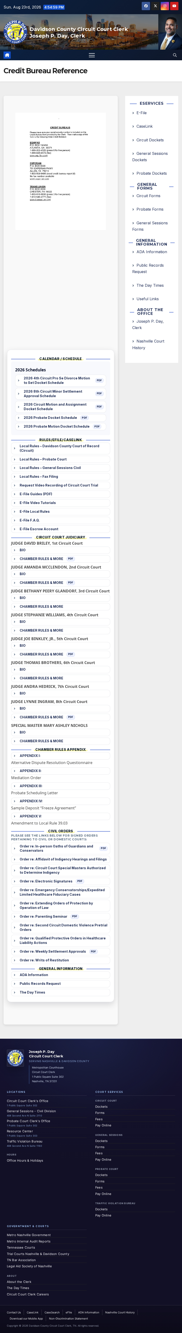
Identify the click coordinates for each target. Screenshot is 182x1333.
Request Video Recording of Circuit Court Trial (59, 485)
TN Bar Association (21, 1260)
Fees (99, 1119)
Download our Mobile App (26, 1318)
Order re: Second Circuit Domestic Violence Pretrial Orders (63, 927)
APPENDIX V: (31, 816)
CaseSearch (52, 1312)
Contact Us (14, 1312)
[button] (175, 55)
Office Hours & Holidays (25, 1160)
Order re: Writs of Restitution (44, 960)
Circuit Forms (148, 195)
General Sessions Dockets (150, 156)
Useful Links (147, 298)
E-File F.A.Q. (30, 520)
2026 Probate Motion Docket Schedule (57, 426)
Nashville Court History (148, 344)
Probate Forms (150, 209)
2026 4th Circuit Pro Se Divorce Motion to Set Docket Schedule (57, 380)
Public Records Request (40, 983)
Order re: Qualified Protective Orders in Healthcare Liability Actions (63, 940)
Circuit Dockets (150, 140)
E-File (141, 112)
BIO (23, 550)
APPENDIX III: (31, 786)
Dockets (101, 1106)
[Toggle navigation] (92, 55)
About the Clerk (19, 1282)
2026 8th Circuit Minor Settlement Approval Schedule (53, 393)
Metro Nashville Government (29, 1235)
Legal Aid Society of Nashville (29, 1266)
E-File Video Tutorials (38, 503)
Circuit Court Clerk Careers (28, 1294)
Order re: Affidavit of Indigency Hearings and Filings (63, 859)
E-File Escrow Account (39, 529)
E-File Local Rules (35, 511)
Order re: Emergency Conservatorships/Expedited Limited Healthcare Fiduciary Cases (62, 892)
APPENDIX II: (30, 771)
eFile (69, 1312)
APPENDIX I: (30, 756)
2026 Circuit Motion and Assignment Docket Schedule (55, 406)
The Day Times (32, 992)
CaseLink (144, 126)
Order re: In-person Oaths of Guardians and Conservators (56, 848)
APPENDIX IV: (31, 801)
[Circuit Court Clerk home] (15, 1058)
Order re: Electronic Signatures (46, 881)
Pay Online (103, 1125)
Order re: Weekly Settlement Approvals (53, 951)
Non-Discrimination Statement (68, 1318)
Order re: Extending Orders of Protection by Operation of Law (56, 905)
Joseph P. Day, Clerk (148, 324)
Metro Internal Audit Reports (29, 1241)
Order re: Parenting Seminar (43, 916)
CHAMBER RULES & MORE (41, 559)
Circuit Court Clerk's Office (28, 1101)
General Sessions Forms (150, 226)
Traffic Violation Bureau (25, 1141)
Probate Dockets (151, 173)
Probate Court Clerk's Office (28, 1121)
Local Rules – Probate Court (43, 459)
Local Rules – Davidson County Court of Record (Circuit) (59, 448)
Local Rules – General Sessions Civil (50, 468)
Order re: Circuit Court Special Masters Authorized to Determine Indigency (63, 870)
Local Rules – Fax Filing (39, 476)
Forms (100, 1113)
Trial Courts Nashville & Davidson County (38, 1254)
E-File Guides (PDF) (36, 494)
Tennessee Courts (21, 1247)
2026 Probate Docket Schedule (50, 418)
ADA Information (34, 975)
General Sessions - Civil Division (31, 1111)
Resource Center (20, 1131)
